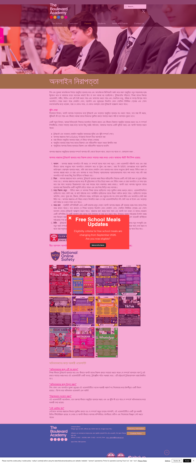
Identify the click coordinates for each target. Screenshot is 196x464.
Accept (187, 461)
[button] (69, 217)
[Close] (193, 460)
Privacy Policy (142, 461)
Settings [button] (167, 461)
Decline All (177, 461)
